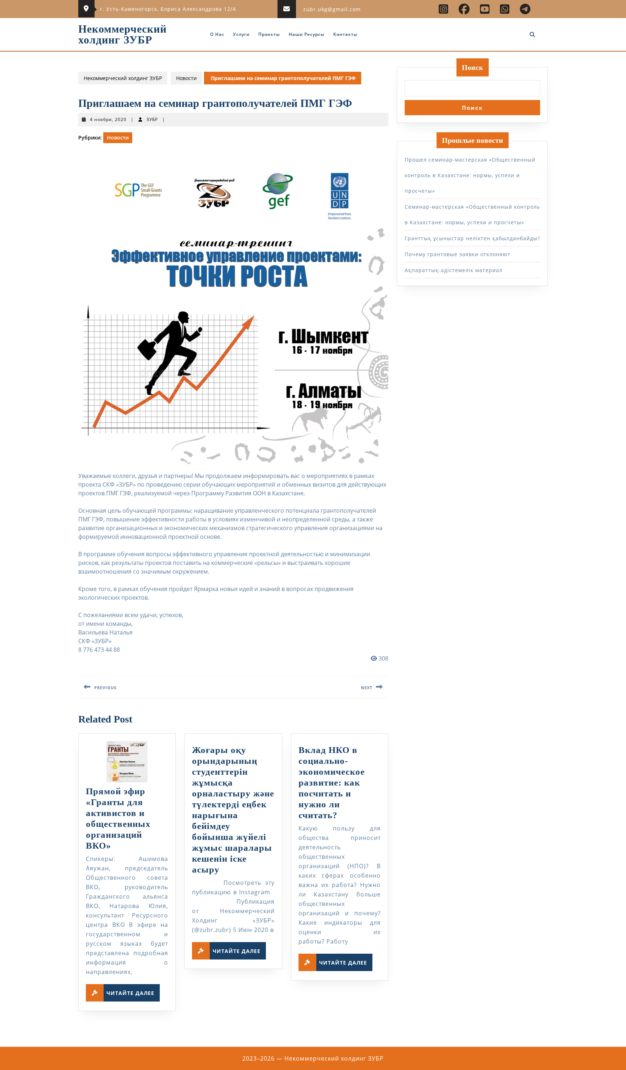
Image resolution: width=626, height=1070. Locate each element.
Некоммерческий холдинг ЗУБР (122, 34)
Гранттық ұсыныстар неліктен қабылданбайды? (472, 238)
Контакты (345, 34)
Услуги (241, 34)
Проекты (269, 34)
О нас (217, 34)
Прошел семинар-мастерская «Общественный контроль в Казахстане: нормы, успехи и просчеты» (470, 175)
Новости (186, 78)
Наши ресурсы (307, 34)
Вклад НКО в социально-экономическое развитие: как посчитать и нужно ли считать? (332, 782)
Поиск (472, 67)
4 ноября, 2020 (108, 119)
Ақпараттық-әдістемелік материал (453, 270)
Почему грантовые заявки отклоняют (457, 254)
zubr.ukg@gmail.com (332, 9)
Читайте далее (133, 991)
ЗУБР (152, 119)
